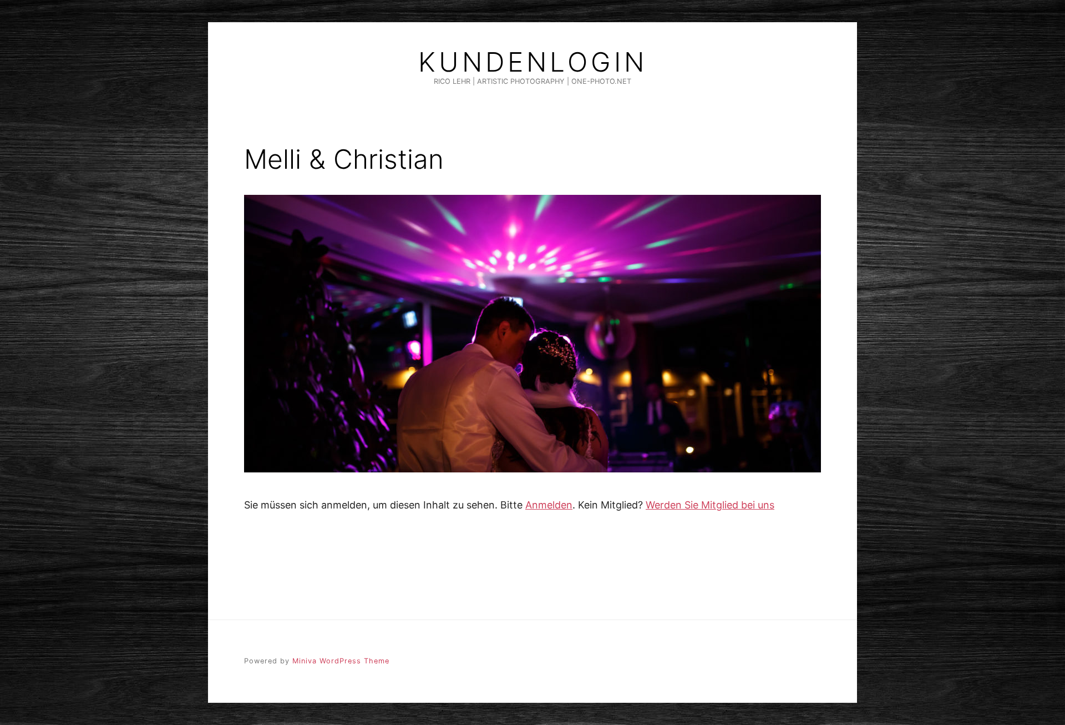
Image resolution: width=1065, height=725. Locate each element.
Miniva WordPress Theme (340, 661)
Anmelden (548, 505)
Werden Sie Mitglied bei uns (710, 505)
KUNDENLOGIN (532, 62)
